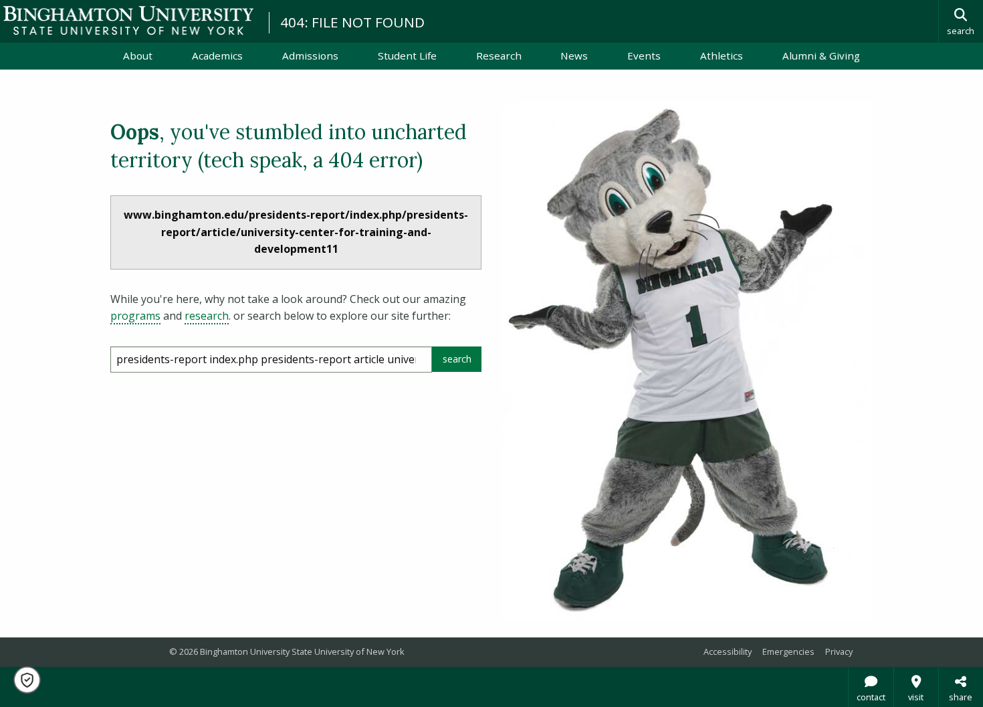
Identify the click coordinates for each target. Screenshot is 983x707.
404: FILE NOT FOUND (352, 22)
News (574, 55)
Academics (217, 55)
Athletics (721, 55)
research (207, 315)
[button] (27, 680)
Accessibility (727, 651)
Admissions (310, 55)
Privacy (839, 651)
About (137, 55)
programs (135, 315)
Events (644, 55)
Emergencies (788, 651)
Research (499, 55)
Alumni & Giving (821, 55)
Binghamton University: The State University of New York (128, 20)
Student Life (407, 55)
